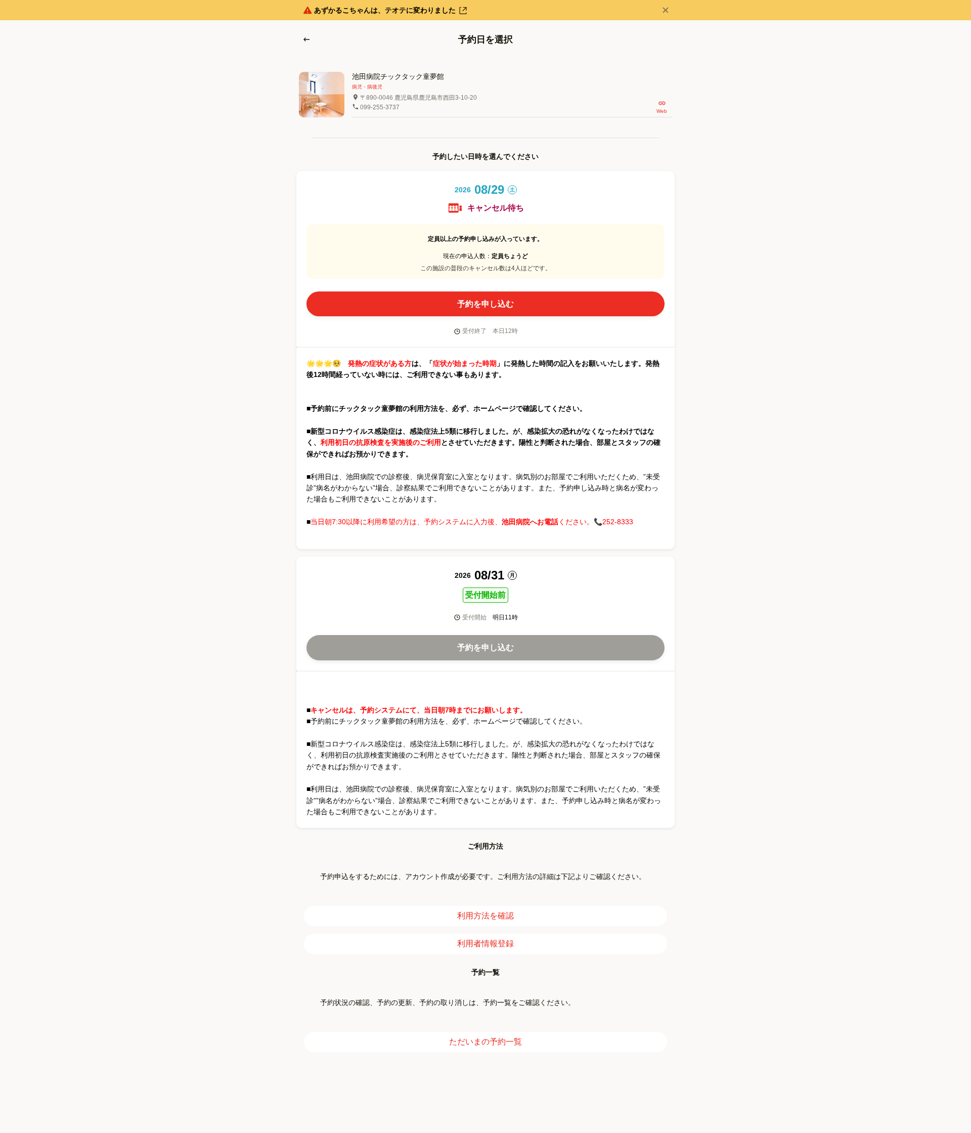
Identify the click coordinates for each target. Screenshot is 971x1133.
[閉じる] (665, 10)
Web (661, 111)
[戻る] (306, 39)
